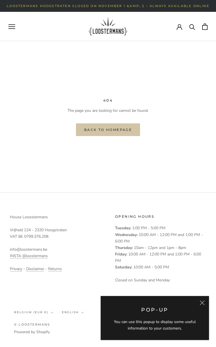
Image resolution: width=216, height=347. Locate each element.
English (70, 312)
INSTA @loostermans (29, 256)
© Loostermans (32, 324)
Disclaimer (35, 269)
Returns (55, 269)
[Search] (192, 27)
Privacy (16, 269)
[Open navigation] (11, 26)
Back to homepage (108, 130)
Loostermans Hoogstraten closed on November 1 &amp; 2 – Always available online (108, 6)
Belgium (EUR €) (31, 312)
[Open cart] (205, 26)
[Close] (202, 302)
